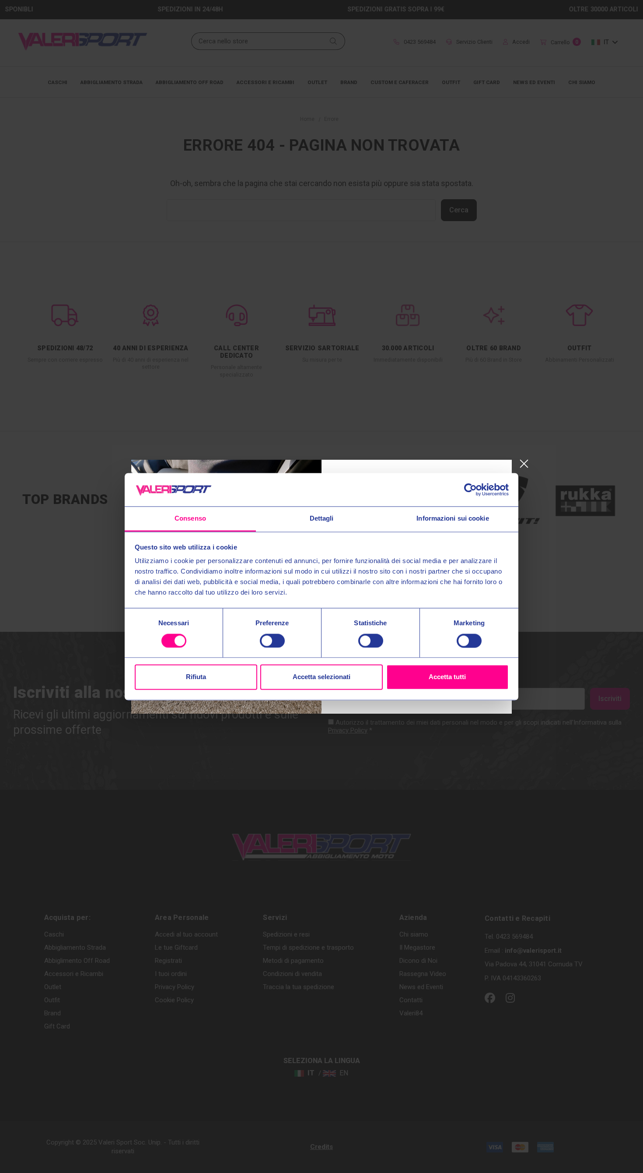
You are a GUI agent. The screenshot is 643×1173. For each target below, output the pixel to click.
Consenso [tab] (190, 518)
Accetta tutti (447, 677)
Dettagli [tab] (322, 518)
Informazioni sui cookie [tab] (452, 518)
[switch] (272, 641)
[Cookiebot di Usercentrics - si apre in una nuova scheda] (470, 489)
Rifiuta (196, 677)
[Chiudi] (523, 463)
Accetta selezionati (321, 677)
